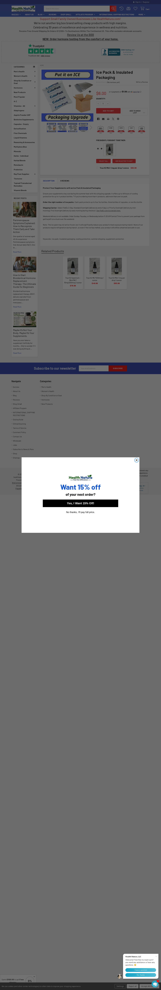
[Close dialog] (136, 460)
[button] (155, 984)
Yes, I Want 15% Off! (80, 503)
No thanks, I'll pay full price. (80, 512)
